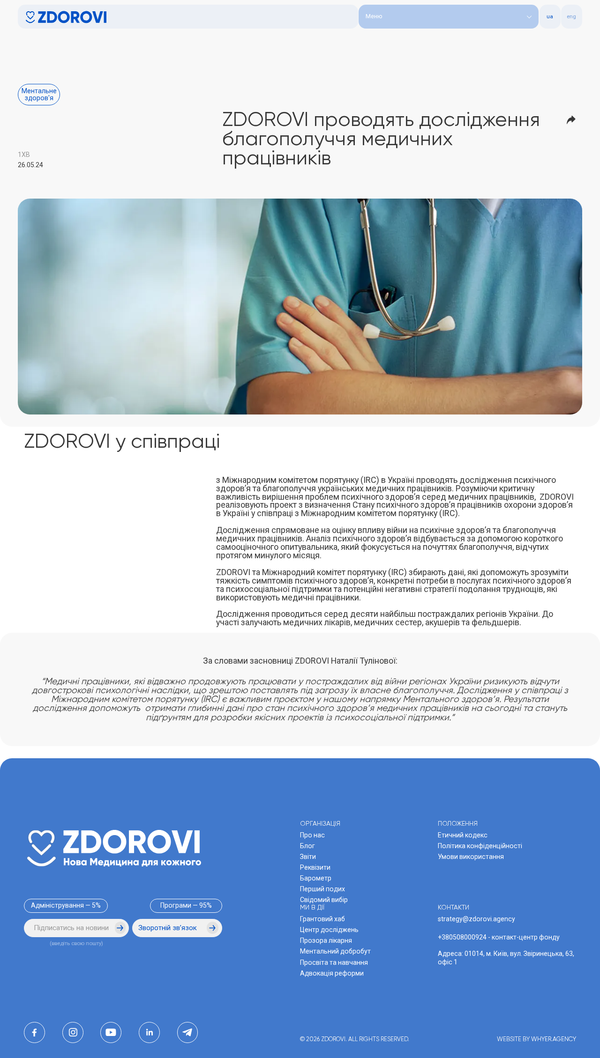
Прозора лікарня (326, 940)
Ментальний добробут (335, 951)
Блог (307, 846)
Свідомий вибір (324, 899)
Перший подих (322, 889)
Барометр (315, 878)
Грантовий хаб (322, 919)
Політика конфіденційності (480, 846)
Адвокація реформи (332, 973)
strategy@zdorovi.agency (476, 919)
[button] (449, 17)
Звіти (308, 856)
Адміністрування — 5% (66, 905)
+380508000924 (462, 937)
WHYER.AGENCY (553, 1039)
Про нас (312, 835)
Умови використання (471, 856)
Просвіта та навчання (334, 962)
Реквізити (315, 867)
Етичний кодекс (463, 835)
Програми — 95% (186, 905)
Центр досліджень (329, 929)
